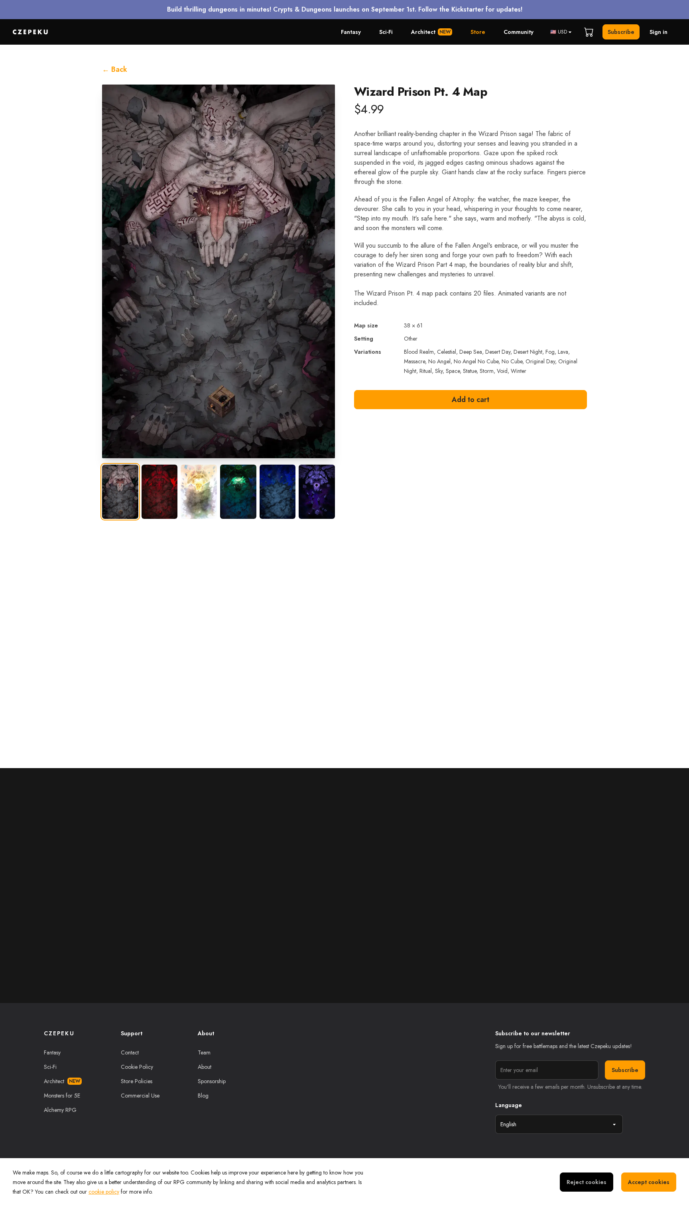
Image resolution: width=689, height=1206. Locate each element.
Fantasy (351, 32)
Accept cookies (648, 1182)
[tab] (120, 492)
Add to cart (470, 399)
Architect (431, 32)
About (204, 1067)
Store (477, 32)
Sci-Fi (386, 32)
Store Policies (136, 1081)
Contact (130, 1052)
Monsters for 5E (62, 1096)
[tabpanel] (218, 271)
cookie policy (104, 1192)
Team (204, 1052)
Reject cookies (586, 1182)
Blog (203, 1096)
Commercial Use (140, 1096)
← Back (114, 69)
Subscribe (621, 32)
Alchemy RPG (60, 1110)
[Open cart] (589, 32)
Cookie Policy (137, 1067)
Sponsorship (212, 1081)
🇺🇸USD (558, 31)
